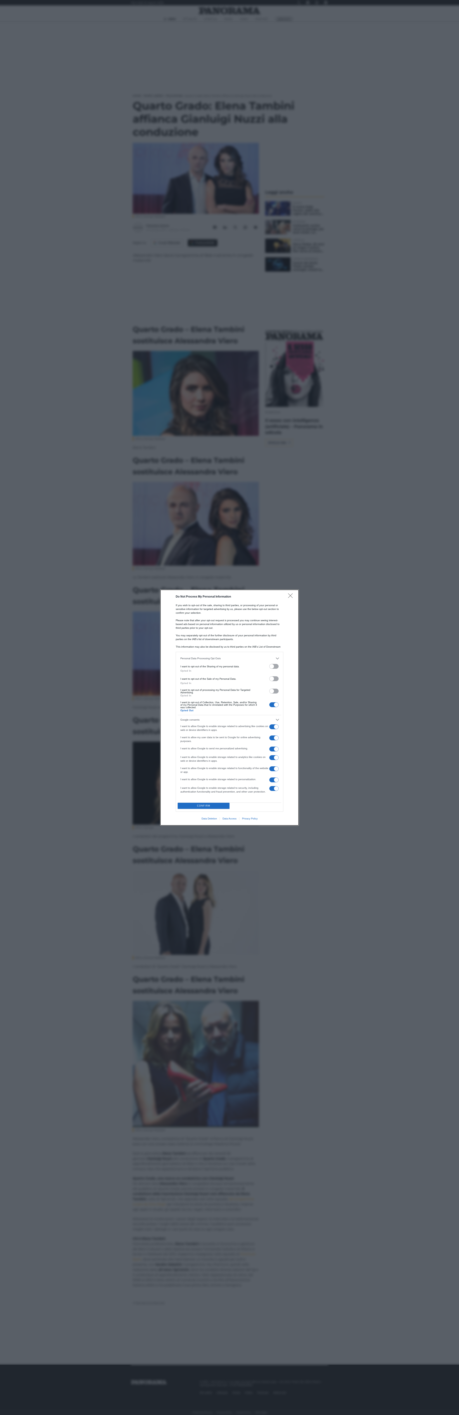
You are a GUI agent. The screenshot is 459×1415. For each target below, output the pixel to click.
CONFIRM (203, 805)
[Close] (291, 596)
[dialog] (229, 707)
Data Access (229, 818)
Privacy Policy (250, 818)
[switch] (274, 666)
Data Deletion (209, 818)
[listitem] (229, 658)
